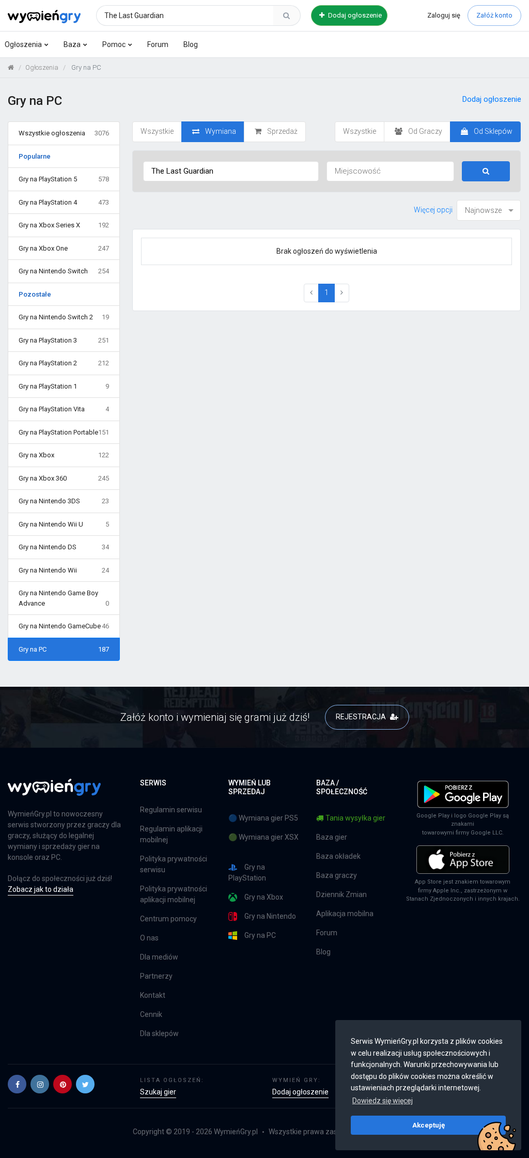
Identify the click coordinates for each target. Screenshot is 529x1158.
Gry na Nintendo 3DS (64, 501)
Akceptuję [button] (428, 1125)
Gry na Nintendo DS (64, 547)
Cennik (151, 1014)
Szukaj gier (158, 1092)
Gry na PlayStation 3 (64, 340)
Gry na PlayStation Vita (64, 409)
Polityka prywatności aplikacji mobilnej (173, 894)
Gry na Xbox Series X (64, 225)
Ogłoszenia (23, 44)
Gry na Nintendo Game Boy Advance (64, 598)
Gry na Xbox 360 (64, 478)
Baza (72, 44)
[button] (17, 1084)
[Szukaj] (287, 15)
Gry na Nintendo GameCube (64, 626)
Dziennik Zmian (341, 894)
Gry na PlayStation (247, 872)
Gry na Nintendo (270, 916)
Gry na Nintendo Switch (64, 271)
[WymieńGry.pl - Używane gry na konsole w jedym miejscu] (54, 793)
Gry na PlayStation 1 (64, 386)
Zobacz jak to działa (40, 889)
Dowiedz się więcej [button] (382, 1101)
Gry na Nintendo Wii (64, 570)
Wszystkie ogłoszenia (64, 133)
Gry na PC (64, 649)
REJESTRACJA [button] (361, 717)
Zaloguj (443, 15)
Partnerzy (156, 976)
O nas (149, 938)
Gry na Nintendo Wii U (64, 524)
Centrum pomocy (168, 919)
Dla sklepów (159, 1033)
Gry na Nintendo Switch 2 (64, 317)
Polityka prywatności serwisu (173, 864)
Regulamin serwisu (171, 810)
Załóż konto (494, 15)
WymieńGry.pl (236, 1132)
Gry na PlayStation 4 (64, 202)
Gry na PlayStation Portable (64, 432)
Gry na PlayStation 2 (64, 363)
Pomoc (114, 44)
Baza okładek (338, 856)
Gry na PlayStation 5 (64, 179)
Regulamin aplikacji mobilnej (171, 834)
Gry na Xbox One (64, 248)
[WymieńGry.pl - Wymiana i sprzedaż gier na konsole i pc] (44, 14)
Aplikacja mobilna (345, 913)
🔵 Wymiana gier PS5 (263, 818)
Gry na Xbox (64, 455)
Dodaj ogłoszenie (354, 15)
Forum (157, 44)
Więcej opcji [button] (433, 210)
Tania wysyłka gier (355, 818)
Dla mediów (159, 957)
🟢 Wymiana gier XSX (263, 837)
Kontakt (152, 995)
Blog (190, 44)
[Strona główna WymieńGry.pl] (11, 67)
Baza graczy (336, 875)
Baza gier (331, 837)
